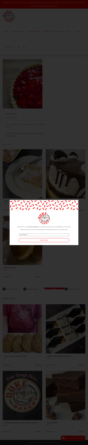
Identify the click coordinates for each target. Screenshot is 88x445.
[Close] (75, 202)
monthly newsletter (32, 227)
